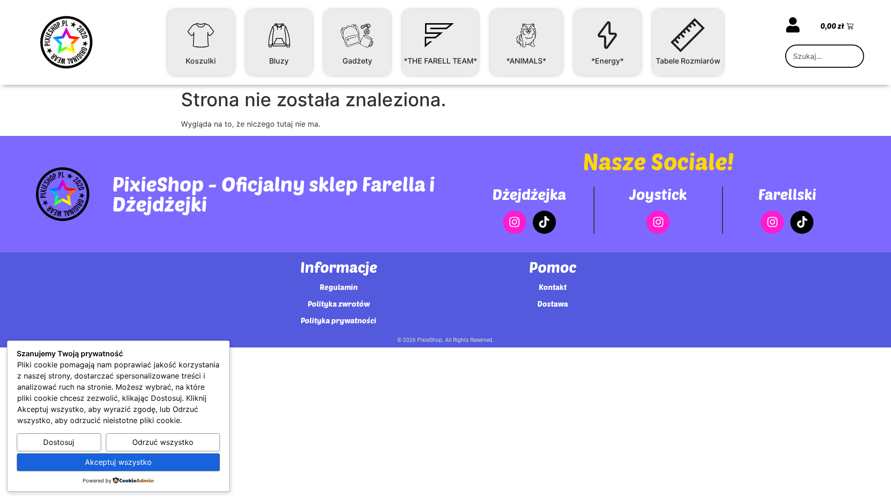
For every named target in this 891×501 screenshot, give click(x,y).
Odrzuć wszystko (163, 442)
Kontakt (553, 287)
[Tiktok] (544, 222)
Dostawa (552, 303)
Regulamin (339, 287)
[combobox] (824, 56)
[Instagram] (514, 222)
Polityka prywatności (338, 320)
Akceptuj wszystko (118, 462)
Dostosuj (58, 442)
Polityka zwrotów (339, 303)
